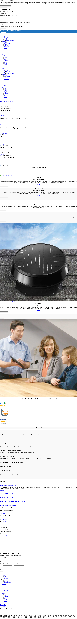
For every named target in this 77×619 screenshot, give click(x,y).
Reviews (5, 58)
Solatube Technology (7, 582)
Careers (5, 56)
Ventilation (4, 41)
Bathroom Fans (6, 588)
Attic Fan (5, 44)
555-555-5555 (3, 32)
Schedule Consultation (3, 133)
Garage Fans (6, 587)
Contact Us (6, 57)
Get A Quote (2, 144)
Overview (5, 36)
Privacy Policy (2, 606)
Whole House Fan (7, 43)
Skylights (3, 35)
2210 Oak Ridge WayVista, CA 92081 (3, 536)
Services (3, 47)
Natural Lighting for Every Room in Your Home (8, 485)
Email (1, 567)
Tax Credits (6, 598)
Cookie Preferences (3, 7)
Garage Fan (6, 45)
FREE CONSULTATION (5, 33)
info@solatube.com (5, 521)
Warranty (5, 63)
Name (1, 561)
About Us (5, 55)
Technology (8, 38)
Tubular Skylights (7, 37)
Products (3, 579)
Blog (5, 59)
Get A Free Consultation (4, 124)
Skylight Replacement (10, 40)
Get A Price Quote (3, 221)
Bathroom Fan (6, 46)
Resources (4, 54)
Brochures (6, 60)
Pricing (5, 49)
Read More (2, 490)
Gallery (3, 83)
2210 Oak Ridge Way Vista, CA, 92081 (6, 101)
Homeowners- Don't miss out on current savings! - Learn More (10, 30)
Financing (5, 64)
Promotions (6, 82)
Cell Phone (2, 569)
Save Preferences (3, 28)
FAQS (5, 61)
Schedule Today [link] (2, 513)
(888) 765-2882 (3, 31)
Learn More (2, 115)
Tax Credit (6, 62)
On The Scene (6, 53)
